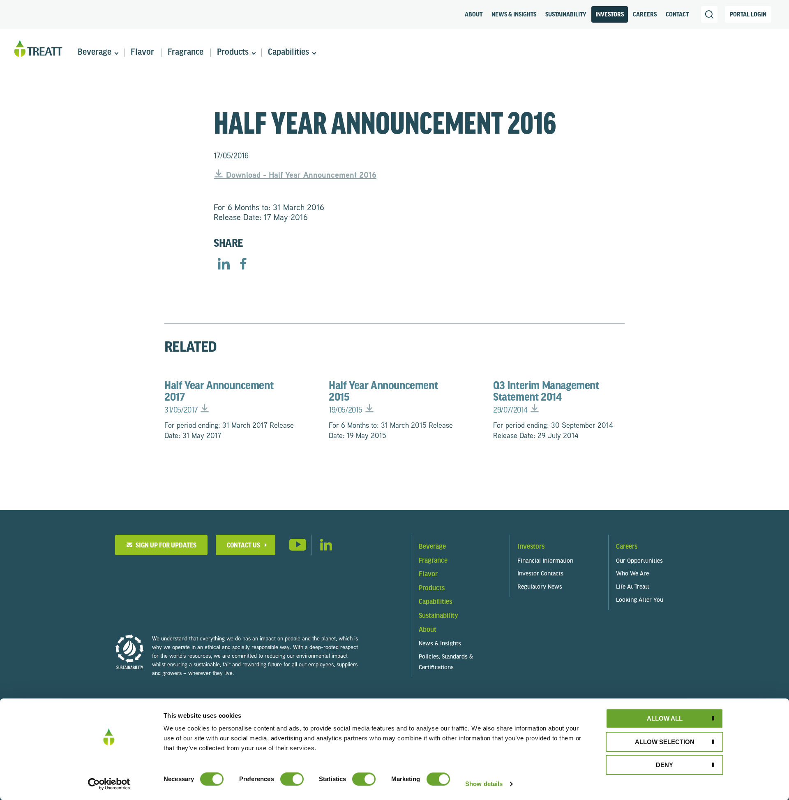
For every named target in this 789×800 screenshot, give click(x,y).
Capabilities (288, 52)
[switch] (292, 779)
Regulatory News (539, 587)
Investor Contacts (540, 574)
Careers (645, 15)
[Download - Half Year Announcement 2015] (369, 409)
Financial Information (545, 561)
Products (233, 52)
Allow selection (664, 741)
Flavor (142, 52)
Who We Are (632, 574)
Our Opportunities (639, 561)
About (473, 15)
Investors (609, 15)
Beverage (94, 52)
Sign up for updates (164, 545)
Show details (484, 783)
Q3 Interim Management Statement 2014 (546, 397)
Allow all (665, 718)
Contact (677, 15)
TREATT (38, 48)
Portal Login (748, 15)
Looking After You (639, 600)
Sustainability (565, 15)
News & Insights (513, 15)
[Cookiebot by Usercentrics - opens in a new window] (109, 784)
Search (709, 14)
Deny (664, 764)
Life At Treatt (632, 587)
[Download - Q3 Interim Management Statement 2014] (535, 409)
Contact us (243, 545)
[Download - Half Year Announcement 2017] (205, 409)
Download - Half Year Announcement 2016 (300, 174)
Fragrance (185, 52)
